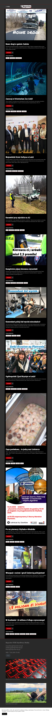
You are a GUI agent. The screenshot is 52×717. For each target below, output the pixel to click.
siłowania (14, 335)
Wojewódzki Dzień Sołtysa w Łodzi (20, 157)
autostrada (11, 230)
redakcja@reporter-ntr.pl (14, 647)
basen (7, 541)
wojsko (18, 463)
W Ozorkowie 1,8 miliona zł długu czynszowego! (25, 620)
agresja (8, 586)
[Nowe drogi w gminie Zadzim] (26, 26)
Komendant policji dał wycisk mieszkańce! (23, 322)
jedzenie (8, 463)
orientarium (13, 111)
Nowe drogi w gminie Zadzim (17, 44)
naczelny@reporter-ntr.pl (14, 646)
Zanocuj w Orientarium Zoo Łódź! (19, 99)
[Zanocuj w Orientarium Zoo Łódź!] (26, 78)
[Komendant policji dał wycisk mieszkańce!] (26, 302)
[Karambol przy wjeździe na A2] (26, 194)
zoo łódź (19, 111)
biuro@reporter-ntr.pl (13, 649)
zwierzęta (24, 111)
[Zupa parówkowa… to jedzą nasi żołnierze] (26, 419)
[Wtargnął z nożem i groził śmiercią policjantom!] (26, 557)
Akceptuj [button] (4, 713)
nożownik (12, 586)
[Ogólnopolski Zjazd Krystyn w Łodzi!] (26, 356)
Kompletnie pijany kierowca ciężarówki (21, 269)
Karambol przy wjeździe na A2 (18, 217)
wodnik (22, 541)
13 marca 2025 (9, 41)
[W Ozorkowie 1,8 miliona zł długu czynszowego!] (26, 603)
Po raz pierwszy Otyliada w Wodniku (20, 529)
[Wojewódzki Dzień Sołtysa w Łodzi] (26, 134)
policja (18, 586)
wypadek (22, 230)
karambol (16, 230)
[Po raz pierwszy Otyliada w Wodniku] (26, 496)
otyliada (12, 541)
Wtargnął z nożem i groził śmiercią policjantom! (25, 573)
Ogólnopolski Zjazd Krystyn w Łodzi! (20, 376)
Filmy (8, 655)
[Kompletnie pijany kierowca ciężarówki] (26, 249)
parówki (13, 463)
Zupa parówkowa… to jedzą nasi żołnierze (23, 449)
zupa (22, 463)
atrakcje (8, 111)
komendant (8, 335)
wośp (19, 335)
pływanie (17, 541)
